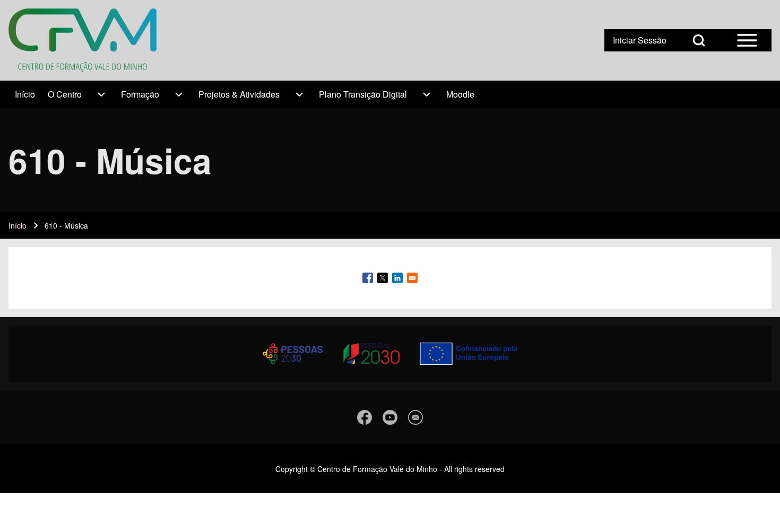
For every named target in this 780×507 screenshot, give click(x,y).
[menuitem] (24, 94)
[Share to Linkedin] (397, 278)
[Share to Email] (412, 278)
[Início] (82, 40)
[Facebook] (364, 417)
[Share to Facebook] (367, 278)
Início (17, 225)
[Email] (415, 417)
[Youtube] (390, 417)
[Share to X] (382, 278)
